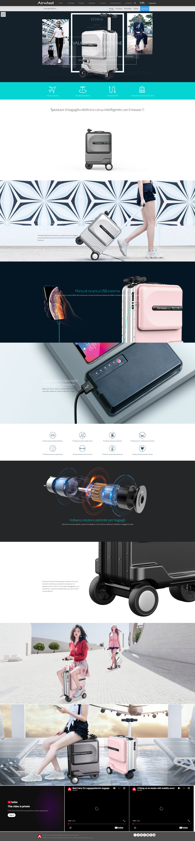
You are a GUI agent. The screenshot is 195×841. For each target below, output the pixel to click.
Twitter (138, 835)
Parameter (128, 9)
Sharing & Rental (115, 3)
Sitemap (66, 835)
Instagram (147, 835)
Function (119, 9)
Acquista (145, 9)
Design (111, 9)
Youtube (141, 835)
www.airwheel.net (51, 837)
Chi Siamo (71, 835)
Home (61, 3)
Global (153, 835)
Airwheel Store (144, 835)
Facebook (135, 835)
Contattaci (128, 3)
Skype (150, 835)
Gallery (136, 9)
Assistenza (92, 3)
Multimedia (49, 835)
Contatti (76, 835)
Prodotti (81, 3)
